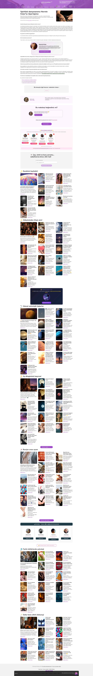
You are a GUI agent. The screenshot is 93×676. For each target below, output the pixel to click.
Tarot (37, 7)
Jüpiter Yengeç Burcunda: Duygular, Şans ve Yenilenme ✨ (50, 320)
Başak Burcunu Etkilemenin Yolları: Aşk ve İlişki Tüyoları (67, 453)
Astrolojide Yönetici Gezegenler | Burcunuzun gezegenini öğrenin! (27, 187)
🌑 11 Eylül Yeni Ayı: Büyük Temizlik (49, 309)
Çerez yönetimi (45, 669)
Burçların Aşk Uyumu (45, 520)
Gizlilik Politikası (52, 669)
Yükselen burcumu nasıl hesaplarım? (49, 174)
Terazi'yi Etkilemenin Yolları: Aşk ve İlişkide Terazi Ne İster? (50, 453)
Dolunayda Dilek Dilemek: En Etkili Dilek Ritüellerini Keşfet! (31, 403)
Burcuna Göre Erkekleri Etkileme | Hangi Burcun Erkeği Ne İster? (32, 497)
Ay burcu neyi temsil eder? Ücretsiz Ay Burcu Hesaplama (49, 186)
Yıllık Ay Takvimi (45, 447)
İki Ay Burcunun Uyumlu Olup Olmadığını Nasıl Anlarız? (31, 198)
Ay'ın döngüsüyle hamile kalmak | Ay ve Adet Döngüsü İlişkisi (49, 390)
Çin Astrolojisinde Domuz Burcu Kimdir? (49, 552)
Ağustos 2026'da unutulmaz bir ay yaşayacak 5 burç (66, 267)
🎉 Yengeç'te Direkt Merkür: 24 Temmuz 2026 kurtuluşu (49, 267)
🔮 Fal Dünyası (41, 7)
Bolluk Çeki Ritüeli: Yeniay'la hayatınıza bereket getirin (32, 425)
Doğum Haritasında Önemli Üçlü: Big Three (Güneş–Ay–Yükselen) (67, 175)
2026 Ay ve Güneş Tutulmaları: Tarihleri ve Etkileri (67, 257)
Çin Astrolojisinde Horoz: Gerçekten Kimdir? (49, 594)
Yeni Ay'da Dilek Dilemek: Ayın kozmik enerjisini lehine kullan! (32, 436)
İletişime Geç (28, 538)
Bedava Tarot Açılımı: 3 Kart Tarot (27, 630)
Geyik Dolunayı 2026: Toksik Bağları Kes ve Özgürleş (67, 402)
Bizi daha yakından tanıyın (47, 666)
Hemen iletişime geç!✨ (45, 51)
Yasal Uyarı (40, 669)
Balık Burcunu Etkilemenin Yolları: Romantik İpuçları (67, 486)
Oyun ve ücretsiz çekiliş (56, 666)
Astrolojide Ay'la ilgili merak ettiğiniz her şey (50, 402)
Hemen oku (47, 181)
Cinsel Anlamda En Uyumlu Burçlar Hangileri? (67, 475)
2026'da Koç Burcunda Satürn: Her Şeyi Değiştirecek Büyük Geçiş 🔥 (32, 331)
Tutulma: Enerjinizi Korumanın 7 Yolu (27, 393)
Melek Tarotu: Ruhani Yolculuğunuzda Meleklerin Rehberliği (67, 639)
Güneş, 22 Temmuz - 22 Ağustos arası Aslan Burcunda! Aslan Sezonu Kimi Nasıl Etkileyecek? (49, 354)
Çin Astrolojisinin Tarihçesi (31, 583)
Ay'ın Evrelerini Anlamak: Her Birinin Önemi (32, 414)
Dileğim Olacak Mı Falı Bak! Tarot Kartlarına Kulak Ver (50, 652)
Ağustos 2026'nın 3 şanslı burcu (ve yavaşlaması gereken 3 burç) (32, 278)
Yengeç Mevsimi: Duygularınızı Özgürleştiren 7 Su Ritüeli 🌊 (67, 224)
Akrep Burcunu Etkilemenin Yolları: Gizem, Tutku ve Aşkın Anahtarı (27, 465)
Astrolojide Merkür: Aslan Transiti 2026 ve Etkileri (67, 343)
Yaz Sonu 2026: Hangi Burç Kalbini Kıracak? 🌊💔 (67, 353)
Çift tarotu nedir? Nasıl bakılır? (31, 639)
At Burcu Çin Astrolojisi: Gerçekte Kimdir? (67, 553)
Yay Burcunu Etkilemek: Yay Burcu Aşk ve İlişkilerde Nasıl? (67, 497)
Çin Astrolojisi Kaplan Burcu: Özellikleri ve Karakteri (28, 564)
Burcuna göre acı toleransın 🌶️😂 (27, 236)
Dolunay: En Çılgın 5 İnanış (49, 379)
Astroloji (32, 7)
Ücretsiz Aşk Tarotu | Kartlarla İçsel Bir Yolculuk (49, 629)
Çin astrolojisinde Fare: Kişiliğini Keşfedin (67, 594)
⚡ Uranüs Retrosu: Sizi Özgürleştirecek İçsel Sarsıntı (67, 331)
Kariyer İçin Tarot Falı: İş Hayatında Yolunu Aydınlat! (32, 652)
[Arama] (74, 7)
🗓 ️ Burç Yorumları (23, 7)
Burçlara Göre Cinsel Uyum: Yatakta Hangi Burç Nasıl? (49, 246)
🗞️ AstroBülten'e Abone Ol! (46, 165)
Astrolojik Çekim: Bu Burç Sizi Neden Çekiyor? (32, 246)
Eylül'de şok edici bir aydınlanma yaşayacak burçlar (50, 224)
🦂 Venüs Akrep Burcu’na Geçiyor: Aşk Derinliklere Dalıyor (28, 321)
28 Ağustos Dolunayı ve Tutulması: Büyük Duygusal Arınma (67, 246)
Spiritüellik (46, 7)
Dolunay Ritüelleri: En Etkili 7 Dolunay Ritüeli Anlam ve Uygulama (67, 391)
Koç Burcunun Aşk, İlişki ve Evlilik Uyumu (32, 486)
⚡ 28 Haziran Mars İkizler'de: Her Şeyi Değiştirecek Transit (49, 343)
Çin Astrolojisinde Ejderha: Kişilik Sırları (67, 563)
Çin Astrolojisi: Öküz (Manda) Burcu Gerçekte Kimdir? (67, 583)
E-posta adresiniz (39, 160)
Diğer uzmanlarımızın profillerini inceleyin (29, 79)
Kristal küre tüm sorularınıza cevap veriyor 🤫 (67, 652)
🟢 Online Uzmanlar (58, 7)
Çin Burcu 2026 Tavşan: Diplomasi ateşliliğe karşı (31, 594)
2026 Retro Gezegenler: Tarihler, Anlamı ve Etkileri (67, 320)
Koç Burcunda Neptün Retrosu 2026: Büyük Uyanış (67, 310)
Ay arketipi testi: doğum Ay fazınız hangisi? (66, 235)
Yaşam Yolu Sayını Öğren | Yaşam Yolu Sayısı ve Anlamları (67, 629)
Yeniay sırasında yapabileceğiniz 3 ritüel (66, 380)
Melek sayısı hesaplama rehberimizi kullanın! (49, 618)
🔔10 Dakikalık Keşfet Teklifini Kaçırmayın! (46, 545)
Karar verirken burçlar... (48, 256)
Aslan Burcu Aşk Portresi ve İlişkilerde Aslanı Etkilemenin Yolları (50, 464)
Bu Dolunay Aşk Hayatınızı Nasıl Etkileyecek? (66, 425)
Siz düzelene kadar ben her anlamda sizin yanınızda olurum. (53, 73)
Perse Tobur (30, 20)
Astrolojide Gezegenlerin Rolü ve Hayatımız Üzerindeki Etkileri (50, 198)
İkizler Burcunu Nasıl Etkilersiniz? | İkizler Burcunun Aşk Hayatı (67, 464)
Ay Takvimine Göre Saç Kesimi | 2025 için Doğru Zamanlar (49, 425)
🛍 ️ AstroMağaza (64, 7)
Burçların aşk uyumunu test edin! (67, 197)
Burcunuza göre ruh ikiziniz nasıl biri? (32, 475)
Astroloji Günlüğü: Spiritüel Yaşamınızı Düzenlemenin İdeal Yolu (32, 209)
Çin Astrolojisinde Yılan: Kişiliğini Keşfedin (49, 573)
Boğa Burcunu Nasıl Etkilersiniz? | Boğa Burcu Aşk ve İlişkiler (49, 497)
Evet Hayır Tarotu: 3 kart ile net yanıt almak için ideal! (67, 618)
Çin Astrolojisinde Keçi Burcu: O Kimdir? (49, 563)
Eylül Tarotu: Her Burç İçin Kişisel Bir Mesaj (32, 256)
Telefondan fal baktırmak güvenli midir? (29, 82)
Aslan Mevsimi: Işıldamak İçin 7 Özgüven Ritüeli (48, 235)
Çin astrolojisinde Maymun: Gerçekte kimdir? (67, 573)
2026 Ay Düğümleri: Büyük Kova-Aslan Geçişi (32, 343)
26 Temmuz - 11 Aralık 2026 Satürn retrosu (32, 353)
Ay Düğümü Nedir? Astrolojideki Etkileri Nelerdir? (32, 267)
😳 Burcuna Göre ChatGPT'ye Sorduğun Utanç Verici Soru (32, 366)
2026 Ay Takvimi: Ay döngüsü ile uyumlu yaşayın (49, 414)
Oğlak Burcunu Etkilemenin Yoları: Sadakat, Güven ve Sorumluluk (32, 509)
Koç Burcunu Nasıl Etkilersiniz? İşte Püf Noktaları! (49, 486)
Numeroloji (52, 7)
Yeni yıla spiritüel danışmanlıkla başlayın (29, 81)
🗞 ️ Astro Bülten (70, 7)
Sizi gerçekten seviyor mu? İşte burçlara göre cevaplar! (50, 475)
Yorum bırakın (46, 123)
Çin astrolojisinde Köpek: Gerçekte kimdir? (31, 605)
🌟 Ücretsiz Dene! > (46, 302)
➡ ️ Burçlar (28, 7)
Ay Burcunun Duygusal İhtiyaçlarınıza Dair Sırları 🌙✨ (67, 414)
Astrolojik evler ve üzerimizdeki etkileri (67, 186)
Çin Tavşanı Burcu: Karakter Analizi (31, 572)
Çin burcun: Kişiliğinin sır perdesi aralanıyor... (49, 583)
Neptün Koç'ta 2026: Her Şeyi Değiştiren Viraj (49, 331)
